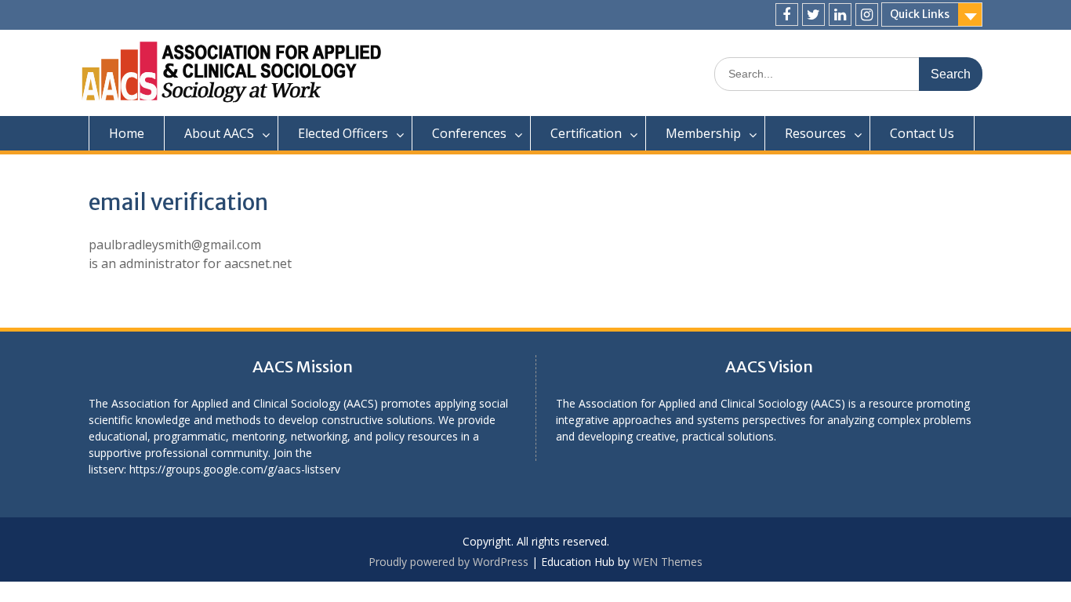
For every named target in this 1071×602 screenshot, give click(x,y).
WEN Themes (668, 561)
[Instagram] (866, 14)
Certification (586, 133)
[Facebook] (786, 14)
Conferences (469, 133)
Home (126, 133)
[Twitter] (813, 14)
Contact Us (922, 133)
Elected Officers (343, 133)
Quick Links (919, 14)
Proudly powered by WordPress (448, 561)
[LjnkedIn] (840, 14)
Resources (815, 133)
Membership (703, 133)
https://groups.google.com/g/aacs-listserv (234, 469)
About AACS (219, 133)
